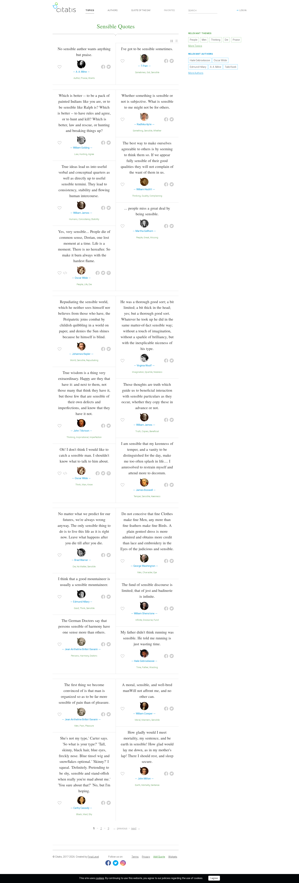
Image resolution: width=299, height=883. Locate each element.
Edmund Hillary (198, 67)
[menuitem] (172, 41)
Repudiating (92, 360)
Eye (155, 572)
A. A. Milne (215, 67)
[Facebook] (108, 863)
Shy (90, 814)
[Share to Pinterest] (109, 273)
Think (78, 484)
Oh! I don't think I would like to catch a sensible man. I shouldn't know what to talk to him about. (84, 455)
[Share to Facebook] (103, 67)
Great (146, 237)
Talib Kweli (230, 67)
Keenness (155, 496)
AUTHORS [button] (112, 10)
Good (76, 608)
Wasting (153, 667)
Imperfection (96, 437)
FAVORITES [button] (169, 10)
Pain (82, 725)
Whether (157, 130)
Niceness (157, 372)
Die (90, 284)
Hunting (83, 154)
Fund (156, 620)
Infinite (138, 620)
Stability (95, 219)
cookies (100, 878)
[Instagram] (123, 863)
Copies (145, 431)
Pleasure (89, 725)
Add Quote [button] (159, 856)
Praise (84, 78)
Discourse (148, 620)
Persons (75, 655)
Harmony (84, 655)
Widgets (172, 856)
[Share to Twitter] (109, 67)
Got (148, 72)
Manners (146, 720)
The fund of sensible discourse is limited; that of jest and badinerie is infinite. (147, 590)
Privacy (146, 856)
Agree (91, 154)
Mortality (145, 785)
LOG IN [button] (242, 10)
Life (86, 284)
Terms (135, 856)
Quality (145, 196)
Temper (137, 496)
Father (145, 667)
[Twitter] (115, 863)
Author (77, 78)
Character (147, 572)
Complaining (156, 196)
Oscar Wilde (220, 60)
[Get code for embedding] (65, 273)
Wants (91, 78)
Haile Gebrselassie (200, 60)
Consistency (84, 219)
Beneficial (154, 431)
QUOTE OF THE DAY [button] (141, 10)
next (133, 828)
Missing (154, 237)
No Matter (81, 566)
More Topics (195, 45)
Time (138, 667)
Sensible (155, 72)
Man (84, 484)
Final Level (93, 856)
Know (90, 484)
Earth (137, 785)
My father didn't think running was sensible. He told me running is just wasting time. (147, 638)
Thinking (136, 196)
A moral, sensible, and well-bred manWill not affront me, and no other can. (147, 690)
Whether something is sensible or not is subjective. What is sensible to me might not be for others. (147, 101)
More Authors (195, 73)
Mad (85, 814)
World (73, 360)
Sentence (155, 785)
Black (79, 814)
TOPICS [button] (89, 10)
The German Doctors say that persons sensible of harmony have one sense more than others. (84, 626)
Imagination (138, 372)
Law (76, 154)
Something (138, 130)
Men (139, 572)
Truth (138, 431)
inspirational (82, 437)
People (80, 284)
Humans (73, 219)
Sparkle (148, 372)
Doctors (93, 655)
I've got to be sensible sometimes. (147, 48)
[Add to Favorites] (59, 67)
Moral (138, 720)
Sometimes (140, 72)
